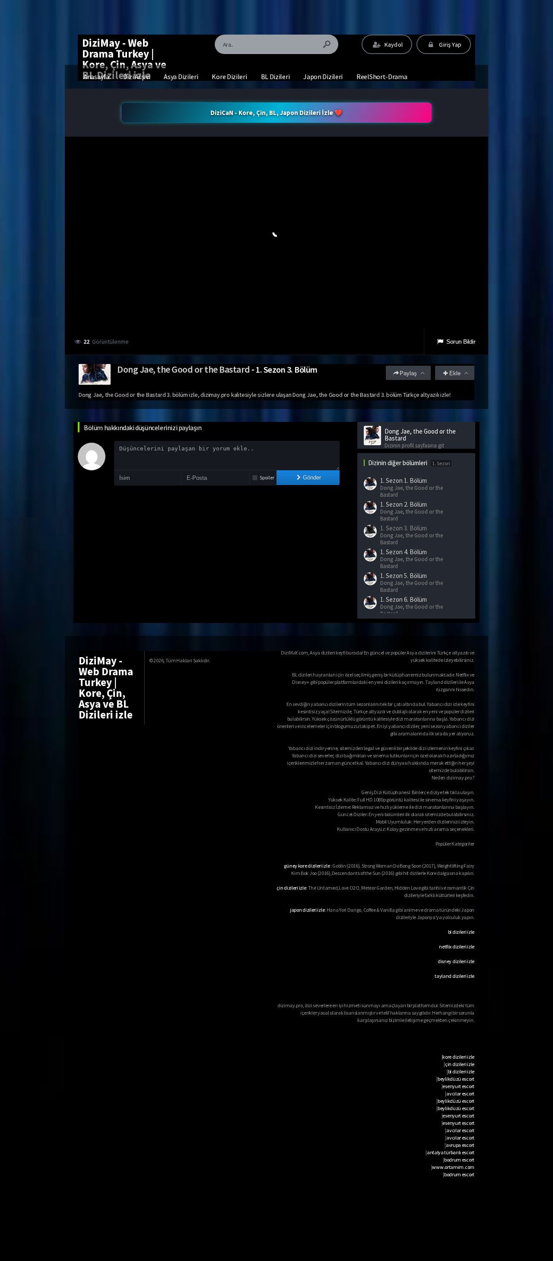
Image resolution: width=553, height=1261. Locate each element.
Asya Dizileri (181, 76)
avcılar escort (460, 1093)
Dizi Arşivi (136, 76)
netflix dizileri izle (456, 946)
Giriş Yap (449, 44)
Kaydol (393, 44)
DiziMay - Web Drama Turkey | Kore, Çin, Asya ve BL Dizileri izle (124, 59)
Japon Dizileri (323, 76)
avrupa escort (460, 1145)
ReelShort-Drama (381, 76)
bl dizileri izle (461, 932)
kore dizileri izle (458, 1056)
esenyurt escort (458, 1086)
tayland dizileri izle (454, 976)
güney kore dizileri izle (307, 865)
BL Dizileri (275, 76)
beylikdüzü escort (456, 1079)
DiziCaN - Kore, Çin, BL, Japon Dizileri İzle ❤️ (276, 113)
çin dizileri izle (291, 887)
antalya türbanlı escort (450, 1152)
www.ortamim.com (453, 1167)
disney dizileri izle (456, 961)
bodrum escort (459, 1159)
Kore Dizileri (229, 76)
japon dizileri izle (307, 910)
